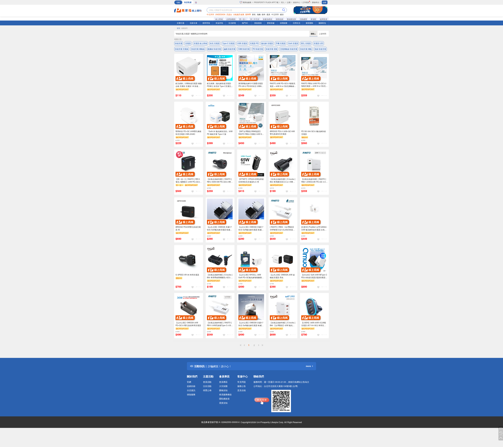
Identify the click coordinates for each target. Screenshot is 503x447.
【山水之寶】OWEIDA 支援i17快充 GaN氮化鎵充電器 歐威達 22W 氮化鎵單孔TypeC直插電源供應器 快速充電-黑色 (220, 228)
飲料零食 (206, 23)
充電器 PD (254, 43)
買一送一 (243, 19)
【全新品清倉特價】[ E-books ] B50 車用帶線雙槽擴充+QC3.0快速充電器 (219, 276)
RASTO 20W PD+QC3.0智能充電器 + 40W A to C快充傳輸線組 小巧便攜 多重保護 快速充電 (283, 85)
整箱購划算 (291, 19)
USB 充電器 (242, 43)
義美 (268, 14)
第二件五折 (254, 19)
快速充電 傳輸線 (198, 49)
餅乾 (254, 14)
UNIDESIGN (220, 14)
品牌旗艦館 (231, 19)
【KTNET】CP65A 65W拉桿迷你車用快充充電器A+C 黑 (251, 180)
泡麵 (259, 14)
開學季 (248, 14)
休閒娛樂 (283, 23)
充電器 (188, 43)
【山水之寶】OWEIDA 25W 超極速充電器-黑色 (282, 276)
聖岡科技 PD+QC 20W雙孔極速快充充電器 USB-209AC (188, 132)
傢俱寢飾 (309, 23)
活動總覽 (303, 19)
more (308, 366)
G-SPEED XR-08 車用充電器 (187, 274)
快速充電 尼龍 (271, 49)
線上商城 (219, 19)
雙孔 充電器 (306, 43)
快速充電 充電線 (181, 49)
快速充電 (178, 43)
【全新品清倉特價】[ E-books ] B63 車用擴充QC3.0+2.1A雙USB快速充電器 (282, 180)
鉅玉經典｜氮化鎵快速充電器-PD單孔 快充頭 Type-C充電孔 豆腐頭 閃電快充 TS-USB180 (219, 85)
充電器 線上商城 (200, 43)
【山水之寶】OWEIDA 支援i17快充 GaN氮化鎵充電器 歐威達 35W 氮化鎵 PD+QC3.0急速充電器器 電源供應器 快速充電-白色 (251, 324)
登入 (283, 2)
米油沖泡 (219, 23)
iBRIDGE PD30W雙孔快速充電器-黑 (188, 228)
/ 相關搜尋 (184, 28)
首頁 (178, 28)
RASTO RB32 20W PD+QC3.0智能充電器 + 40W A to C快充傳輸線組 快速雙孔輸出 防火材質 (314, 84)
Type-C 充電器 (228, 43)
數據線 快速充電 (214, 49)
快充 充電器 (215, 43)
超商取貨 (323, 19)
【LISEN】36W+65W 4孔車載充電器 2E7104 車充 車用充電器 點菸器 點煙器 (313, 324)
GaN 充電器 (293, 43)
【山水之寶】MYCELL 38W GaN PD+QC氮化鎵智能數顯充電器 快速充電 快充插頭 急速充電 (251, 276)
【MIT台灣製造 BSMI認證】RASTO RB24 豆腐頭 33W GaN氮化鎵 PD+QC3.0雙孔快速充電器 (251, 132)
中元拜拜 (210, 14)
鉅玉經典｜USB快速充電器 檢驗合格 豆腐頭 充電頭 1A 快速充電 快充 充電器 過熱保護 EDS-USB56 (189, 85)
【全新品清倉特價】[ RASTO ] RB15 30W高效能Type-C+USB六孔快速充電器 (219, 324)
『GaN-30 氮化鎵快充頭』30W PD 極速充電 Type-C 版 (220, 132)
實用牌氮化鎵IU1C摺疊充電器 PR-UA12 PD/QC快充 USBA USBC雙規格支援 (250, 85)
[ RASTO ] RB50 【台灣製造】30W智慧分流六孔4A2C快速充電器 (282, 228)
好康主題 (180, 23)
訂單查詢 (306, 2)
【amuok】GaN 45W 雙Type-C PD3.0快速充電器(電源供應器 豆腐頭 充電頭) (314, 276)
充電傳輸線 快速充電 (288, 49)
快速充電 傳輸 (306, 49)
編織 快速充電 (229, 49)
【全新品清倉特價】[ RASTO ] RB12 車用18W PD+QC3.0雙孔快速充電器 (220, 180)
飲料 (263, 14)
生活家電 (232, 23)
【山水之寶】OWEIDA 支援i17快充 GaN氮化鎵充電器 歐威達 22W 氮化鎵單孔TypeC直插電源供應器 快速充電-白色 (251, 228)
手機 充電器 (280, 43)
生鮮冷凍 (193, 23)
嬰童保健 (270, 23)
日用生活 (296, 23)
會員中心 (296, 2)
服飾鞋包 (322, 23)
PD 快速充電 (258, 49)
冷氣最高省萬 (238, 14)
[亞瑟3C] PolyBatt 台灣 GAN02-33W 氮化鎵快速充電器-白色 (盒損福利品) (314, 228)
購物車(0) (315, 2)
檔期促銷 (279, 19)
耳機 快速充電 (244, 49)
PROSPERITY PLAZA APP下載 (266, 2)
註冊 (289, 2)
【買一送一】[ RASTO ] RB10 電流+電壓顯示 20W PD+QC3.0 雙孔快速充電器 (188, 180)
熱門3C (245, 23)
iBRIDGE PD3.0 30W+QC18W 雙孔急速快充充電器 (282, 132)
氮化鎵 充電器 (267, 43)
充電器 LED (318, 43)
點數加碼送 (267, 19)
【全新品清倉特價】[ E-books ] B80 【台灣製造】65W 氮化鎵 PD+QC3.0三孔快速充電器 (282, 324)
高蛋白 (229, 14)
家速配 (313, 19)
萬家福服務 (246, 2)
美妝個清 (258, 23)
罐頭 (282, 14)
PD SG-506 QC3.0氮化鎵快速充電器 (313, 132)
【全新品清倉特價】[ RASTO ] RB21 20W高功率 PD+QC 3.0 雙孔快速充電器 (313, 180)
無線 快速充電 (320, 49)
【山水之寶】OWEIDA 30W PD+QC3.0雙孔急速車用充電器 (188, 324)
